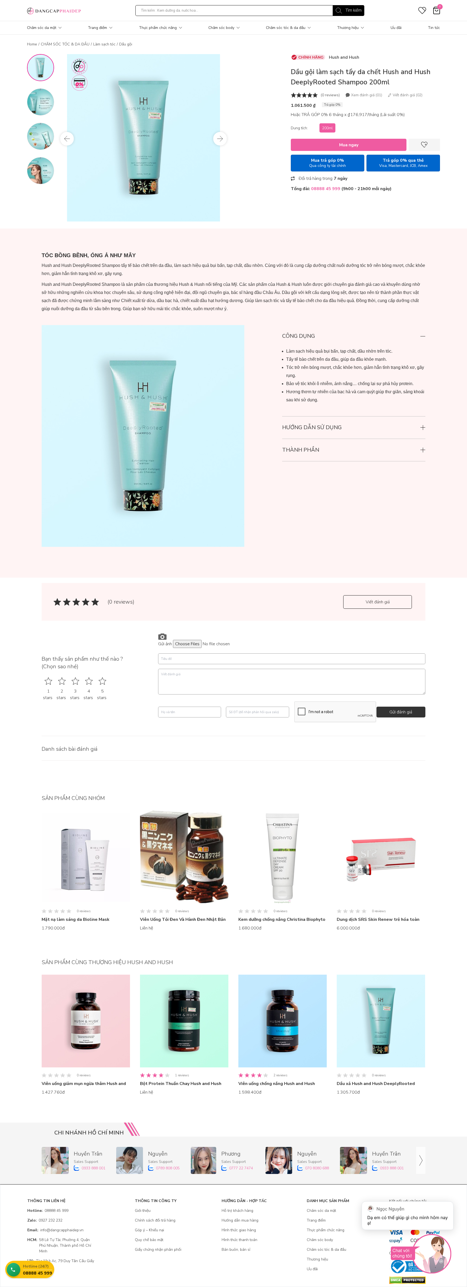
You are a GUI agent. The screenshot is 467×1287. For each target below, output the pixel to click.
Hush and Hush (344, 57)
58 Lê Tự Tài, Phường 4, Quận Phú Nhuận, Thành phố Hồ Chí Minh (59, 1245)
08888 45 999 (47, 1210)
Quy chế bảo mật (149, 1239)
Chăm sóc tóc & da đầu (285, 27)
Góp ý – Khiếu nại (149, 1230)
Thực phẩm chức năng (158, 27)
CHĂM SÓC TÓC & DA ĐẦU (65, 44)
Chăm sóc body (221, 27)
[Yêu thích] (424, 145)
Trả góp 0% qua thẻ (403, 162)
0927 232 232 (44, 1220)
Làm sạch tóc (104, 44)
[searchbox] (249, 10)
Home (32, 44)
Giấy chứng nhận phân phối (158, 1249)
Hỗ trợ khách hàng (237, 1210)
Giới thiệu (143, 1210)
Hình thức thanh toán (239, 1239)
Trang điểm (97, 27)
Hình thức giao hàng (239, 1230)
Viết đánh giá (378, 602)
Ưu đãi (396, 27)
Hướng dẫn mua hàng (240, 1220)
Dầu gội (125, 44)
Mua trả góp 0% (327, 162)
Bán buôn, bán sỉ (236, 1249)
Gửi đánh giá (400, 712)
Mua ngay (348, 145)
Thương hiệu (348, 27)
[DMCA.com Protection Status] (414, 1280)
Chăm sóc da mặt (41, 27)
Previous (67, 138)
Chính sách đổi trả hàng (155, 1220)
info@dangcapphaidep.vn (55, 1230)
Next (220, 138)
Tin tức (434, 27)
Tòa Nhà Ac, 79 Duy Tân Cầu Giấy (60, 1260)
